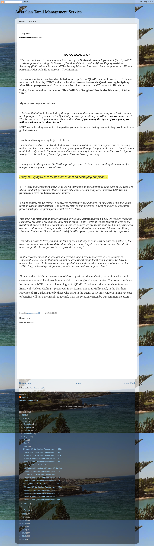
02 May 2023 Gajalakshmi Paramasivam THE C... (43, 500)
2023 (24, 421)
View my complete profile (28, 400)
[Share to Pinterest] (55, 313)
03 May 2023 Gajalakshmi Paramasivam (40, 496)
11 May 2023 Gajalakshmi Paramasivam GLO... (42, 484)
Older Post (129, 383)
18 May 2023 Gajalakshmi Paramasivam (39, 465)
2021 (24, 517)
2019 (24, 523)
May (26, 446)
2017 (24, 530)
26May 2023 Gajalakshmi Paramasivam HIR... (42, 452)
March (26, 507)
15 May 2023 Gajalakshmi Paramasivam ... (41, 474)
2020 (24, 520)
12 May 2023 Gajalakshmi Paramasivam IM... (42, 481)
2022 (24, 514)
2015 (24, 536)
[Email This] (46, 313)
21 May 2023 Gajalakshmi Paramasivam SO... (42, 458)
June (26, 443)
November (28, 427)
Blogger (90, 406)
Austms (25, 397)
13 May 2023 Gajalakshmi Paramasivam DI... (42, 477)
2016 (24, 533)
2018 (24, 526)
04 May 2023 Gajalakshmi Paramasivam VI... (42, 493)
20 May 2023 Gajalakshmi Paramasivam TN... (42, 462)
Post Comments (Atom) (39, 388)
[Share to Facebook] (53, 313)
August (27, 437)
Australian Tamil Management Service (48, 11)
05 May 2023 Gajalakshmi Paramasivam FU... (42, 490)
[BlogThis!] (48, 313)
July (25, 440)
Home (77, 383)
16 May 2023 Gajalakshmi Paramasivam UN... (42, 471)
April (26, 504)
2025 (24, 415)
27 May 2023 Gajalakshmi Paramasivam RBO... (43, 449)
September (28, 434)
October (27, 430)
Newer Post (25, 383)
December (28, 424)
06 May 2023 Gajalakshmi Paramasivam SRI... (42, 487)
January (27, 510)
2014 (24, 539)
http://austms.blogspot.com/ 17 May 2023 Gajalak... (43, 468)
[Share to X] (51, 313)
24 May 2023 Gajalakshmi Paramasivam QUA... (43, 455)
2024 (24, 418)
